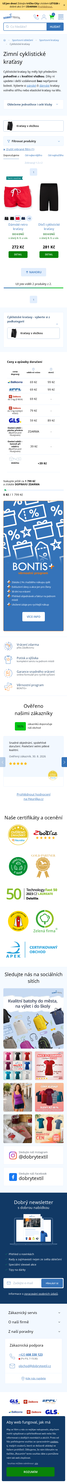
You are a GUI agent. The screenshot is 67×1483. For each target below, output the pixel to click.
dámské (44, 85)
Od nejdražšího (56, 155)
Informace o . (34, 1294)
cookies (54, 1441)
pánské (31, 85)
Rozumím (31, 1472)
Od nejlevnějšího (33, 155)
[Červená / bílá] (17, 218)
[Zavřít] (64, 5)
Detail (18, 254)
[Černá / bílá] (6, 218)
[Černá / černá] (12, 218)
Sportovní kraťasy (49, 40)
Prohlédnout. (45, 6)
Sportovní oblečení (22, 40)
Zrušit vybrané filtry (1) (20, 149)
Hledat (55, 27)
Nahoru (35, 272)
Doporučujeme (11, 155)
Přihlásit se (52, 1283)
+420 (31, 1355)
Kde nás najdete (35, 1378)
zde (36, 1463)
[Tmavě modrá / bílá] (23, 218)
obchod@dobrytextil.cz (35, 1366)
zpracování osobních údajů (41, 1294)
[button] (64, 762)
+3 (29, 218)
